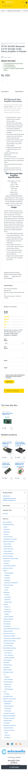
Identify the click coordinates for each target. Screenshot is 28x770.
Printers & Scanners (8, 585)
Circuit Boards (7, 626)
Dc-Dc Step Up (8, 653)
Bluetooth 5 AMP (8, 106)
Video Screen (7, 686)
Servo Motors (7, 597)
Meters (5, 570)
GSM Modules (7, 708)
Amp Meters (7, 577)
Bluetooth (10, 278)
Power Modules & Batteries (9, 648)
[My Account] (23, 2)
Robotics (6, 604)
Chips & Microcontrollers (10, 565)
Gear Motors (7, 599)
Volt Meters (7, 575)
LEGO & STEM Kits (7, 522)
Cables (6, 732)
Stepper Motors (8, 602)
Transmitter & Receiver (9, 713)
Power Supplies (7, 660)
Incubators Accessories (8, 633)
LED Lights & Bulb (8, 696)
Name (6, 360)
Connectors (7, 735)
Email (6, 367)
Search (24, 5)
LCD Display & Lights (8, 672)
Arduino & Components (7, 441)
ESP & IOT (6, 534)
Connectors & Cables (9, 730)
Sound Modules (7, 611)
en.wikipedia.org (8, 261)
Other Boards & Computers (10, 539)
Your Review (6, 347)
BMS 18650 (6, 662)
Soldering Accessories (9, 718)
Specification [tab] (19, 91)
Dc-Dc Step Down (8, 655)
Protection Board (8, 665)
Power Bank (6, 667)
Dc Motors (6, 594)
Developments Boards (8, 524)
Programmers (7, 561)
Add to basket (15, 767)
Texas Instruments (8, 536)
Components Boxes (8, 727)
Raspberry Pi (7, 531)
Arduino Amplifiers (8, 616)
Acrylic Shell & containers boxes (11, 628)
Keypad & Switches (8, 619)
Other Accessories (8, 645)
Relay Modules (7, 623)
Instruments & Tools (7, 568)
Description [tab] (5, 91)
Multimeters (7, 580)
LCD (5, 674)
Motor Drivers (7, 621)
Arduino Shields (7, 544)
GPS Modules (7, 711)
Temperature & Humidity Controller (12, 638)
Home (2, 10)
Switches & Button (8, 631)
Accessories (7, 737)
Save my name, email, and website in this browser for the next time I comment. (15, 376)
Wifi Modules (7, 703)
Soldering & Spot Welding (9, 715)
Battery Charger (8, 669)
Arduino (16, 441)
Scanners (6, 587)
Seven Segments (8, 679)
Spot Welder (7, 723)
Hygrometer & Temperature (11, 582)
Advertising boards (8, 681)
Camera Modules (8, 551)
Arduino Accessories (9, 553)
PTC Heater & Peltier (9, 643)
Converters (6, 563)
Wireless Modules (8, 701)
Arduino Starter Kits (8, 548)
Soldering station (8, 720)
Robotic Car (7, 607)
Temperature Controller (9, 636)
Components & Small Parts (9, 725)
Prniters (6, 590)
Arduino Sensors (8, 546)
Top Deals (5, 513)
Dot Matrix (6, 677)
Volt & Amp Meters (8, 573)
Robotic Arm (7, 609)
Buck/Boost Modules (9, 657)
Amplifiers (6, 614)
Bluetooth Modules (5, 43)
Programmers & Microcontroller (10, 558)
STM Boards (7, 529)
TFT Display (6, 694)
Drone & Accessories (8, 556)
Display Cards (7, 684)
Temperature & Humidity (10, 640)
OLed (5, 691)
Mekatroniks (7, 592)
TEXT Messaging (8, 689)
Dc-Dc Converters (8, 650)
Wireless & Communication (13, 10)
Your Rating (5, 339)
